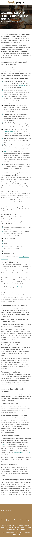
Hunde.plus (9, 511)
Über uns (3, 520)
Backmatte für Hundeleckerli (22, 452)
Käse (5, 151)
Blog (27, 520)
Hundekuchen (22, 85)
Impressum (10, 520)
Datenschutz (17, 520)
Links (23, 520)
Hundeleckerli (7, 83)
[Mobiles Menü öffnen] (23, 2)
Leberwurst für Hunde (10, 131)
